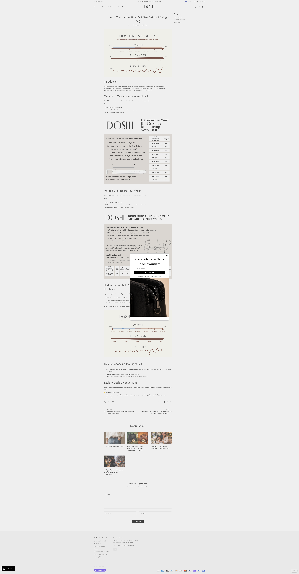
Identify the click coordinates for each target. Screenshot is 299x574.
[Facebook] (164, 402)
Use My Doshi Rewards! (100, 541)
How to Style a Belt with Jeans (114, 446)
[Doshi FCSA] (149, 7)
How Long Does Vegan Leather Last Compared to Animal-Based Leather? (136, 448)
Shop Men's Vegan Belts (112, 392)
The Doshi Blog (98, 544)
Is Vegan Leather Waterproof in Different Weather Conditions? (113, 472)
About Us (120, 7)
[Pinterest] (168, 402)
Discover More (157, 1)
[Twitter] (171, 402)
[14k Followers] (115, 549)
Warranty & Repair (99, 557)
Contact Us (97, 549)
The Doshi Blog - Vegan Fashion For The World (138, 14)
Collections (111, 7)
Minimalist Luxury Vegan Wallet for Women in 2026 (160, 447)
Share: (160, 402)
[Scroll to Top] (296, 565)
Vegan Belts (111, 402)
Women (96, 7)
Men (103, 7)
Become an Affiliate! (99, 546)
